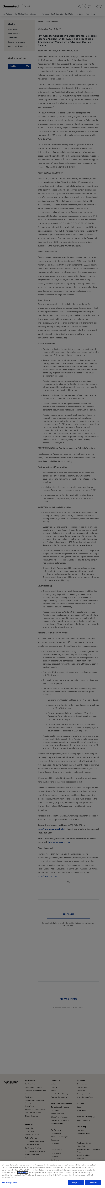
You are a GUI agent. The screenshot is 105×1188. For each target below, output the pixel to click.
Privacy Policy (23, 1172)
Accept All (75, 1182)
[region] (52, 1174)
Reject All (93, 1182)
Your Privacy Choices (9, 1182)
